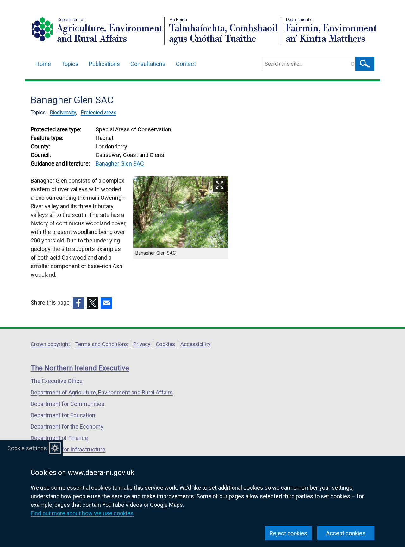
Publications (104, 63)
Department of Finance (59, 438)
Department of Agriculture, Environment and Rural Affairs (102, 392)
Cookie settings (27, 448)
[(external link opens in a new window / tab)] (78, 303)
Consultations (147, 63)
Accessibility (195, 344)
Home (43, 63)
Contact (186, 63)
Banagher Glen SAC (120, 163)
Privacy (141, 344)
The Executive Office (57, 381)
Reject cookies (288, 533)
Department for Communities (67, 403)
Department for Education (63, 415)
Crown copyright (50, 344)
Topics (69, 63)
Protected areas (98, 113)
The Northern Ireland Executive (80, 368)
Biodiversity (63, 113)
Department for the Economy (67, 426)
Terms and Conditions (101, 344)
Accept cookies (345, 533)
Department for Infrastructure (68, 449)
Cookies (165, 344)
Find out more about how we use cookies (82, 513)
